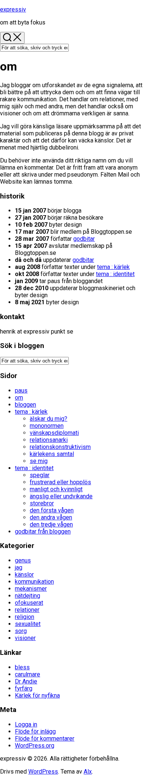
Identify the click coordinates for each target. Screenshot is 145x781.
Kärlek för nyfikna (37, 695)
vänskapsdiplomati (54, 432)
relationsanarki (49, 439)
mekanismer (31, 588)
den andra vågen (51, 517)
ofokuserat (29, 602)
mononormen (47, 425)
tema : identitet (115, 274)
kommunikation (34, 581)
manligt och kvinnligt (56, 489)
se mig (39, 461)
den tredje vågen (51, 524)
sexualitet (28, 623)
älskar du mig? (48, 418)
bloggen (25, 404)
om (19, 397)
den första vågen (52, 510)
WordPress (43, 771)
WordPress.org (34, 745)
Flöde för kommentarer (44, 738)
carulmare (27, 674)
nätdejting (27, 595)
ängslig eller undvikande (61, 496)
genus (23, 560)
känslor (24, 574)
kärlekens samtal (52, 453)
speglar (39, 475)
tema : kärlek (113, 266)
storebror (42, 503)
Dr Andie (26, 681)
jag (18, 567)
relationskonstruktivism (60, 446)
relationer (27, 609)
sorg (21, 630)
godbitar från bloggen (43, 531)
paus (21, 390)
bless (22, 667)
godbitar (84, 238)
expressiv (13, 9)
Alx (88, 771)
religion (24, 616)
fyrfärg (23, 688)
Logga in (26, 724)
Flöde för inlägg (35, 731)
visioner (25, 637)
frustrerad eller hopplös (60, 482)
